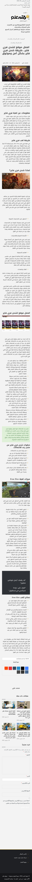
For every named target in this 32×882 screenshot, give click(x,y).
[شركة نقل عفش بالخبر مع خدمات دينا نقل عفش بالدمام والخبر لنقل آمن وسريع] (8, 726)
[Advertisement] (16, 831)
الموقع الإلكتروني (26, 790)
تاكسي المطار (23, 854)
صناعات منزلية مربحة (23, 29)
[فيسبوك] (26, 668)
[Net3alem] (20, 17)
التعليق (28, 755)
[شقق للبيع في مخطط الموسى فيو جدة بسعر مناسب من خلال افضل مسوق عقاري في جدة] (23, 705)
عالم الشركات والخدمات (22, 27)
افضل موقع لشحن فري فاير (12, 339)
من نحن (21, 879)
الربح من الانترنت (12, 25)
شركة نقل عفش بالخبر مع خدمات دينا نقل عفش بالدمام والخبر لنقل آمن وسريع (8, 735)
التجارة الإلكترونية (24, 25)
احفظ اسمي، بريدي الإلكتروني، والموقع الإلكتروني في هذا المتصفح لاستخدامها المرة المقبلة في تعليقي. (16, 802)
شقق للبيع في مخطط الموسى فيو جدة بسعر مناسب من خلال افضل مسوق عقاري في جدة (23, 714)
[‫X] (22, 668)
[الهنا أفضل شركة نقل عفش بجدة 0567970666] (8, 705)
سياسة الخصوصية (8, 879)
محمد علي (24, 63)
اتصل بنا (16, 879)
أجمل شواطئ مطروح (17, 582)
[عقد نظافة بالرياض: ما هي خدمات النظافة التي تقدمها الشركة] (23, 726)
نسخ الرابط (16, 662)
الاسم (28, 776)
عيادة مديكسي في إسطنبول (17, 589)
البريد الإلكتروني (25, 783)
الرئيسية (22, 39)
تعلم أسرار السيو (11, 29)
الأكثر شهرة (27, 879)
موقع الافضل (23, 862)
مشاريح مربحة (25, 31)
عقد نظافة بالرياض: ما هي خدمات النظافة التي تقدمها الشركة (23, 734)
